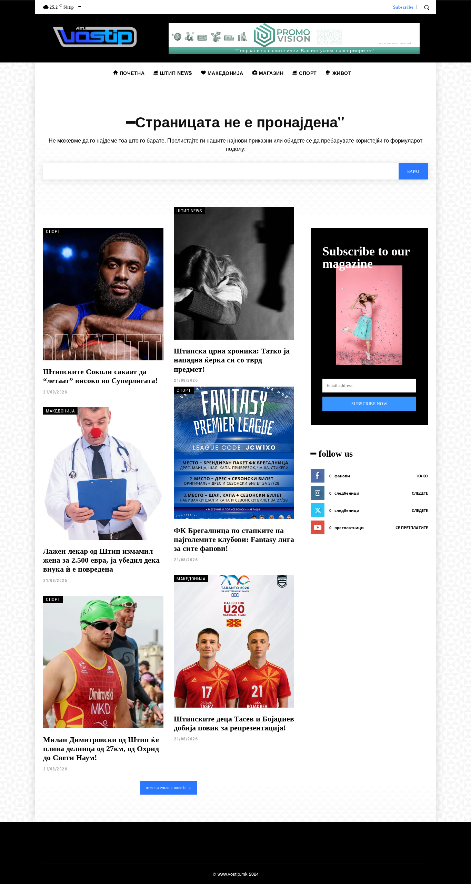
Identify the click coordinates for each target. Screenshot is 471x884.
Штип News (189, 210)
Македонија (60, 411)
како (422, 475)
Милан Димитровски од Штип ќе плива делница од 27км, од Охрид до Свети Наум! (101, 748)
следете (420, 493)
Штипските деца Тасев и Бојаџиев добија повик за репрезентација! (234, 723)
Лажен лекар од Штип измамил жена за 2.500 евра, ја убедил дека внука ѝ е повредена (101, 560)
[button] (426, 7)
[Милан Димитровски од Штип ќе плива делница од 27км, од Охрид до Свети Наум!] (103, 662)
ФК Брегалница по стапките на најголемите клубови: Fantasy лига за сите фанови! (234, 539)
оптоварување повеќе (166, 787)
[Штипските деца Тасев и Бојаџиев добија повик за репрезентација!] (234, 641)
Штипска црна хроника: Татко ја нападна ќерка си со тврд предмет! (232, 360)
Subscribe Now (369, 403)
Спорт (53, 231)
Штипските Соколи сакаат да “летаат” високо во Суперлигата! (100, 376)
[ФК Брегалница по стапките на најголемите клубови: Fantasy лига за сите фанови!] (234, 453)
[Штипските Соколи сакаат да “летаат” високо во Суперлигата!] (103, 294)
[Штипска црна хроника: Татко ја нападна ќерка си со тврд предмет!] (234, 273)
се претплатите (411, 527)
